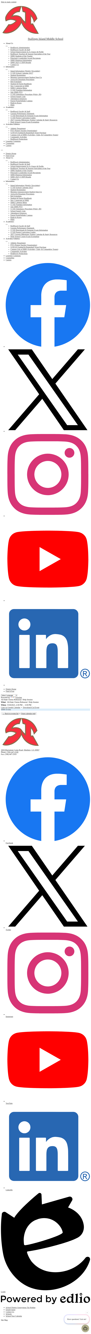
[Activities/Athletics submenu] (7, 241)
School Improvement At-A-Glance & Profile (27, 52)
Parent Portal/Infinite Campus (21, 101)
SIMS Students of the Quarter (21, 56)
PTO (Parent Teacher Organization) (23, 131)
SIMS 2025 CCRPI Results (20, 62)
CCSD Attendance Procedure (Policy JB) (25, 94)
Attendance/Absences (18, 99)
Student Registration (18, 75)
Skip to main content (8, 2)
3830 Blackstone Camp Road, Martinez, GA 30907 (20, 750)
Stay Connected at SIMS (19, 86)
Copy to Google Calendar (10, 707)
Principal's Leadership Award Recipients (25, 58)
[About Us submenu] (7, 160)
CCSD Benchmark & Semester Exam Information (29, 116)
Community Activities (18, 137)
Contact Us (14, 65)
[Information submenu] (7, 69)
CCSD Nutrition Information (21, 90)
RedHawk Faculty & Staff (20, 50)
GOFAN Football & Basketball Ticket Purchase (28, 133)
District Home (11, 154)
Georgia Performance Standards (22, 114)
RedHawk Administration (20, 48)
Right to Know (16, 103)
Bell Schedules (16, 82)
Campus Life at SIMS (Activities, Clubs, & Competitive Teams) (34, 135)
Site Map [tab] (4, 1320)
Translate (18, 698)
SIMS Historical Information (21, 60)
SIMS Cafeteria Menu (18, 88)
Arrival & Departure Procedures (22, 80)
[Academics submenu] (7, 224)
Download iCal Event (31, 707)
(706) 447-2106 (12, 752)
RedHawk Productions (18, 139)
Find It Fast (10, 156)
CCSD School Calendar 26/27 (21, 73)
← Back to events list (10, 714)
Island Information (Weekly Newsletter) (25, 71)
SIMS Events (6, 710)
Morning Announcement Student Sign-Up (26, 77)
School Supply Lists (17, 97)
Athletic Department (18, 128)
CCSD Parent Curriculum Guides (23, 118)
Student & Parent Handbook (21, 84)
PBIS (12, 105)
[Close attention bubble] (87, 1312)
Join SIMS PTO (16, 92)
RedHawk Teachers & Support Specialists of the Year (30, 54)
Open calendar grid (28, 714)
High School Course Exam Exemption (24, 122)
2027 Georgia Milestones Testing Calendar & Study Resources (33, 120)
